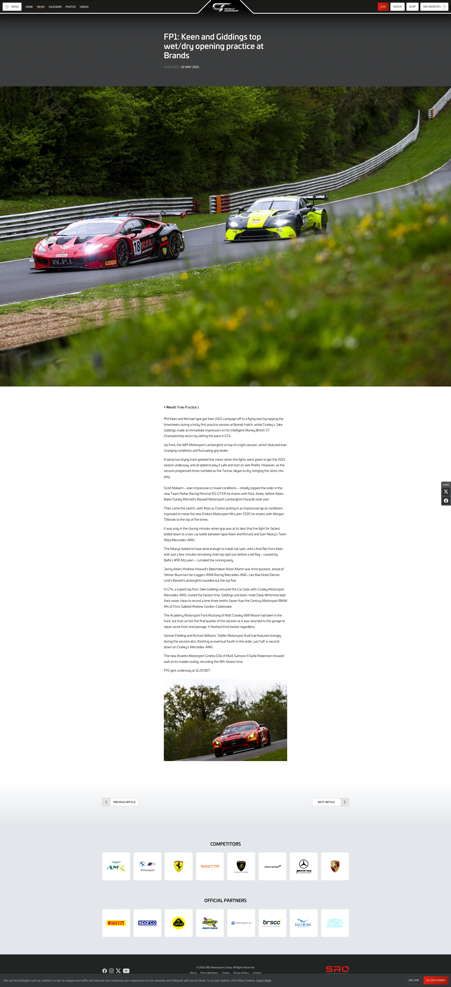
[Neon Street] (335, 923)
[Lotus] (179, 923)
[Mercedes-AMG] (304, 866)
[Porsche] (335, 866)
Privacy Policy (241, 972)
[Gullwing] (304, 923)
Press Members (209, 972)
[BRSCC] (272, 923)
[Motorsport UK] (241, 923)
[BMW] (147, 866)
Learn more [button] (263, 980)
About (193, 972)
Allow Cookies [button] (436, 980)
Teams (226, 972)
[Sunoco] (210, 923)
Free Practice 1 (188, 407)
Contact (257, 972)
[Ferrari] (179, 866)
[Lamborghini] (241, 866)
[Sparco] (147, 923)
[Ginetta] (210, 866)
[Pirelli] (116, 923)
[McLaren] (272, 866)
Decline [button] (414, 980)
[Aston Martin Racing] (116, 866)
